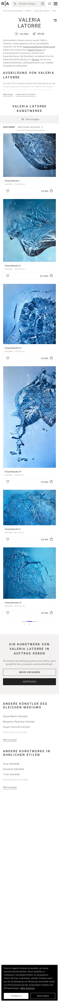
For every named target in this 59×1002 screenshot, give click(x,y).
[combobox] (29, 127)
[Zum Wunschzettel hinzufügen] (8, 191)
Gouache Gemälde (13, 769)
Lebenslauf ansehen (25, 94)
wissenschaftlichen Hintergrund (39, 46)
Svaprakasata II (13, 265)
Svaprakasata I (12, 180)
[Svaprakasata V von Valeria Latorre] (29, 507)
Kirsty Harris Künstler (15, 732)
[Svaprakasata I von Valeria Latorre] (29, 155)
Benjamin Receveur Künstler (19, 721)
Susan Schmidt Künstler (16, 727)
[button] (55, 3)
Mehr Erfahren (29, 672)
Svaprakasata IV (13, 471)
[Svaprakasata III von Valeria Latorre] (29, 314)
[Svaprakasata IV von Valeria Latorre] (29, 417)
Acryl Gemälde (11, 763)
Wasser (35, 59)
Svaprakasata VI (13, 602)
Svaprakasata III (13, 348)
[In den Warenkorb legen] (51, 191)
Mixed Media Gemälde (15, 779)
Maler (29, 11)
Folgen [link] (22, 33)
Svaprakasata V (13, 529)
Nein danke (43, 996)
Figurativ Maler (41, 11)
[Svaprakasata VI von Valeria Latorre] (29, 573)
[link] (43, 3)
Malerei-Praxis (35, 50)
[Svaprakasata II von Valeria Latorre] (29, 230)
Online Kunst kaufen (13, 11)
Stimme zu (16, 996)
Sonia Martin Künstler (15, 716)
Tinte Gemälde (11, 774)
